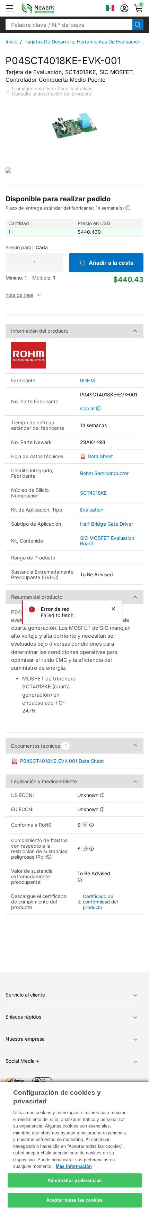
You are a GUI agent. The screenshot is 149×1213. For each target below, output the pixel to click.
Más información (74, 1166)
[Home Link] (48, 8)
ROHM (87, 380)
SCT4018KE (93, 493)
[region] (74, 1147)
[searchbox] (69, 24)
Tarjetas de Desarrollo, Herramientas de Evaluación (82, 41)
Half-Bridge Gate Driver (106, 524)
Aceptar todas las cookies (74, 1200)
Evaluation (91, 510)
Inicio (11, 41)
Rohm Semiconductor (104, 473)
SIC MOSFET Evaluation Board (107, 540)
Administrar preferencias (74, 1180)
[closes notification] (113, 608)
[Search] (137, 24)
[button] (10, 8)
